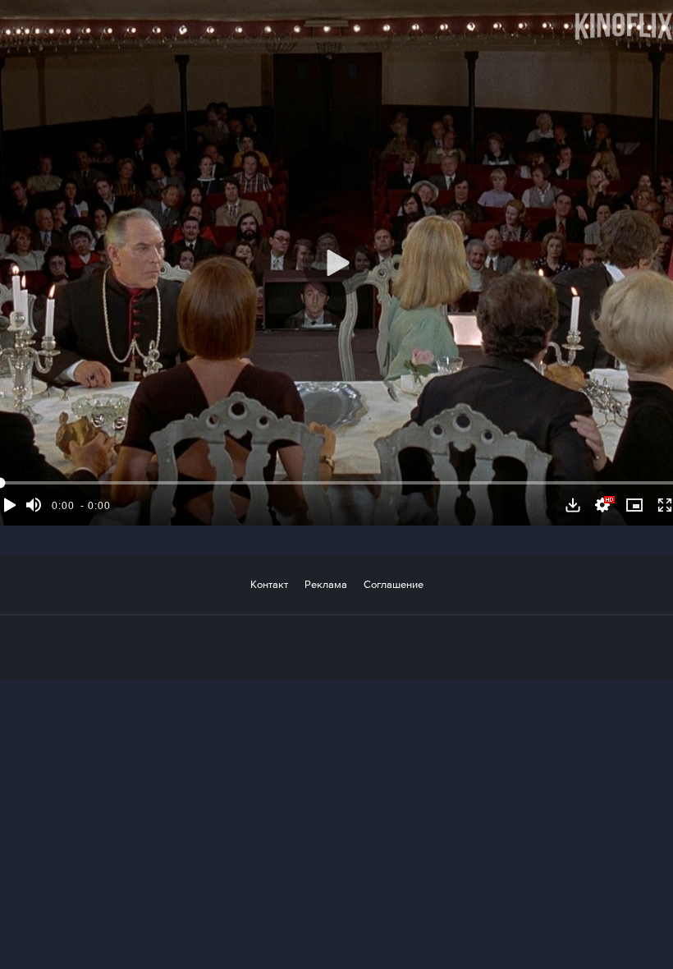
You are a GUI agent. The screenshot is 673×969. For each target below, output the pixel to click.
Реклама (325, 584)
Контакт (269, 584)
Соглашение (393, 584)
